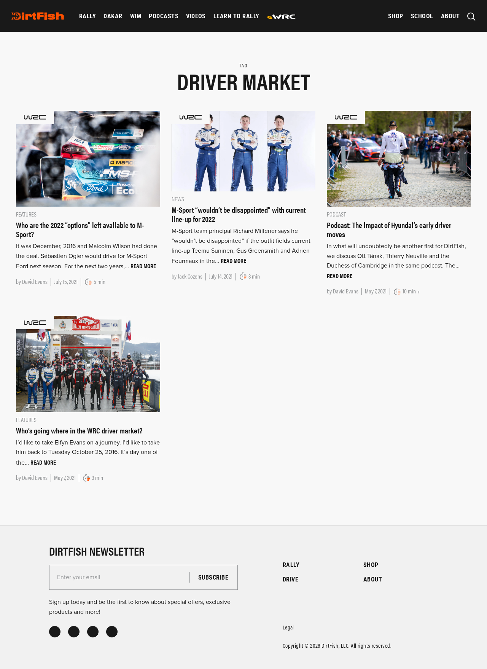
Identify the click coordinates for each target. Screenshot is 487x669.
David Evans (35, 281)
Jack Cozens (190, 276)
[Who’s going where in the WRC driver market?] (88, 363)
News (178, 198)
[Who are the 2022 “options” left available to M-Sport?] (88, 158)
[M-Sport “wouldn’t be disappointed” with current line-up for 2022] (244, 151)
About (450, 16)
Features (26, 214)
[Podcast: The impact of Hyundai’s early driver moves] (399, 158)
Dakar (112, 16)
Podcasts (163, 16)
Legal (288, 627)
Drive (290, 579)
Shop (395, 16)
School (422, 16)
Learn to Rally (236, 16)
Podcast (336, 214)
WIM (135, 16)
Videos (196, 16)
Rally (87, 16)
